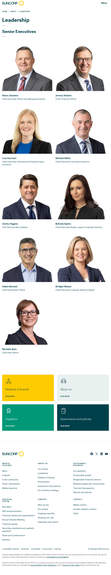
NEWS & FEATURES (7, 464)
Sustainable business (11, 549)
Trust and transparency (83, 488)
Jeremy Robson (64, 96)
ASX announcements (12, 511)
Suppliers (11, 419)
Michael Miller (63, 158)
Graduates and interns (48, 522)
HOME (4, 11)
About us (66, 389)
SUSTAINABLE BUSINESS (80, 464)
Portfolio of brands (46, 477)
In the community (10, 479)
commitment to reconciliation (57, 557)
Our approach (79, 471)
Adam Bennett (9, 287)
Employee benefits (46, 513)
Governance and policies (75, 419)
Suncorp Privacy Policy (71, 565)
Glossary (6, 539)
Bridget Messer (64, 287)
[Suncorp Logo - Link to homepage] (13, 3)
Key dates (6, 507)
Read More (10, 396)
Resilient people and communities (89, 483)
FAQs (75, 513)
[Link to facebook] (91, 453)
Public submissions (11, 483)
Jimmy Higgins (10, 224)
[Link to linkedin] (101, 453)
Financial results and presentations (18, 515)
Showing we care (46, 517)
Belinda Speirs (63, 224)
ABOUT (13, 11)
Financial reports (10, 524)
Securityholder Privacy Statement (43, 565)
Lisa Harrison (9, 158)
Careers (42, 499)
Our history (43, 469)
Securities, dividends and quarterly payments (18, 529)
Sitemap (57, 549)
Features (6, 475)
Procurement (43, 481)
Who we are (43, 505)
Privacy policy (47, 549)
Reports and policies (82, 492)
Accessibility (35, 549)
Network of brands (17, 389)
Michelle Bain (9, 349)
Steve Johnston (10, 96)
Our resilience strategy (48, 490)
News (4, 471)
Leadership (43, 473)
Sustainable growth (82, 475)
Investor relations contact (84, 509)
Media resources (9, 488)
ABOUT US (43, 463)
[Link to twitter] (96, 453)
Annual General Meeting (13, 519)
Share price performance (13, 535)
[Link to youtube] (106, 453)
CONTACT (77, 499)
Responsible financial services (87, 479)
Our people (43, 509)
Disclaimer (25, 549)
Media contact (79, 505)
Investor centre (7, 500)
